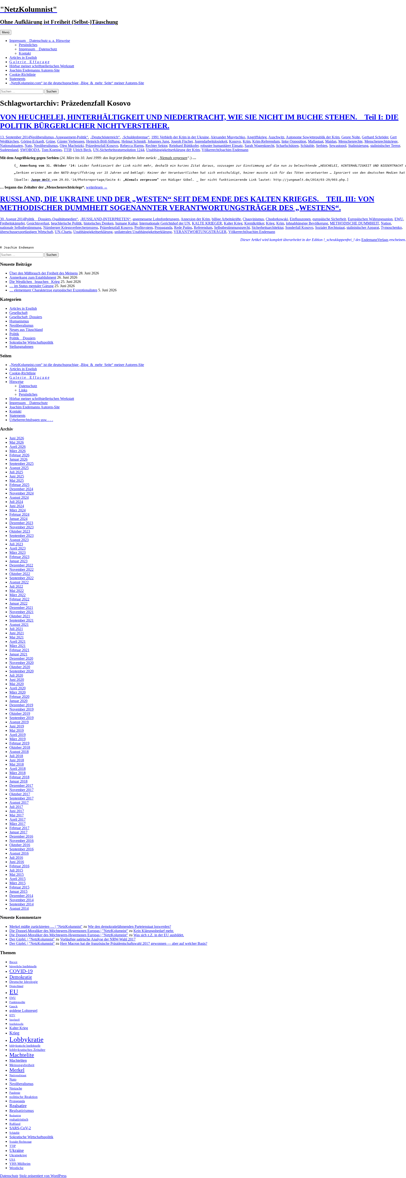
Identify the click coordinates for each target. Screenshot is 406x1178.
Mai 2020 (16, 684)
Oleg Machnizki (72, 146)
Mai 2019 (16, 730)
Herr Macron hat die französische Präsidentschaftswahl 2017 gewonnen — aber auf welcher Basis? (133, 943)
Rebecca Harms (132, 146)
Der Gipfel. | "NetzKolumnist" (32, 939)
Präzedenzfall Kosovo (102, 146)
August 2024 (19, 497)
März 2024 (17, 510)
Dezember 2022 (21, 565)
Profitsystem (143, 227)
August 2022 (19, 582)
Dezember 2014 (21, 896)
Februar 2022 (19, 599)
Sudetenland (9, 150)
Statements (17, 79)
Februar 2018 (19, 777)
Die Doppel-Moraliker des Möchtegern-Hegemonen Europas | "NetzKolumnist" (68, 931)
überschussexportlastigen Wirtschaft (26, 232)
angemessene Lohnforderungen (156, 219)
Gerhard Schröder (375, 137)
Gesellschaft (18, 313)
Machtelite (21, 1055)
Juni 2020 (16, 680)
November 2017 (21, 790)
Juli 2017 (16, 807)
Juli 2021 (16, 629)
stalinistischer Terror (385, 146)
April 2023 (17, 548)
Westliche (16, 1168)
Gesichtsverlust (38, 223)
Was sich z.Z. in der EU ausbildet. (158, 935)
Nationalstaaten (11, 146)
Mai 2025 (16, 480)
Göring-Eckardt (32, 141)
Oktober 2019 (19, 714)
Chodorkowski (277, 219)
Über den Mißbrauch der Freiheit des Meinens (43, 273)
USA (12, 1159)
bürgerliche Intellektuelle (23, 966)
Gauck (13, 1006)
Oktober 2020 (19, 667)
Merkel (16, 1070)
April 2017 (17, 819)
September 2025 (21, 464)
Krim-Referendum (266, 141)
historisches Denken (98, 223)
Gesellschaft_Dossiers (25, 317)
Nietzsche (15, 1088)
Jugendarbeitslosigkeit (211, 141)
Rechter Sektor (156, 146)
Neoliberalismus (42, 137)
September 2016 (21, 849)
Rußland (14, 1124)
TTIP (67, 150)
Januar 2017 (18, 832)
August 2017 (19, 802)
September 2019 (21, 718)
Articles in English (23, 58)
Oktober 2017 (19, 794)
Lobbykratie (26, 1039)
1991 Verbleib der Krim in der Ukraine (180, 137)
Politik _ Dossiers (38, 219)
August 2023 (19, 540)
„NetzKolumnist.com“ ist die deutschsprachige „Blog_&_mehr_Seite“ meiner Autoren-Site (76, 83)
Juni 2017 (16, 811)
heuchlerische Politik (66, 223)
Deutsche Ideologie (23, 982)
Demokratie (20, 976)
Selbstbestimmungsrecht (232, 227)
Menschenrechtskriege (381, 141)
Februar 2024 (19, 514)
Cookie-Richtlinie (22, 74)
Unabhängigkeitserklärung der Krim (173, 150)
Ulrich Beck (82, 150)
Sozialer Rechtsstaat (330, 227)
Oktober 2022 (19, 574)
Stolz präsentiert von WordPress (42, 1176)
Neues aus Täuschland (26, 330)
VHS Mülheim (20, 1164)
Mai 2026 (16, 442)
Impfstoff (14, 1019)
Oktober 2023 (19, 531)
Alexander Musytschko (228, 137)
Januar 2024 (18, 519)
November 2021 (21, 612)
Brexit (13, 962)
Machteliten (18, 1060)
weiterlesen (96, 187)
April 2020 (17, 688)
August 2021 (19, 625)
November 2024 (21, 493)
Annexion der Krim (195, 219)
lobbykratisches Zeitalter (27, 1050)
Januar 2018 (18, 781)
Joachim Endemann (233, 150)
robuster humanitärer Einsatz (221, 146)
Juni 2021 (16, 633)
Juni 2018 (16, 760)
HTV (12, 1015)
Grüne (50, 141)
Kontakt (25, 53)
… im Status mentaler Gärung (31, 286)
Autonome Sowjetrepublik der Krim (313, 137)
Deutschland (16, 986)
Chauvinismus (253, 219)
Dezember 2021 (21, 608)
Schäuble (307, 146)
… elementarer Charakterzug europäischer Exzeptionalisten (53, 290)
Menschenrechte (350, 141)
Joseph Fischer (182, 141)
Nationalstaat (17, 1075)
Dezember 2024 (21, 489)
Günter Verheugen (70, 141)
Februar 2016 (19, 866)
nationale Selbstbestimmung (20, 227)
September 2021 (21, 620)
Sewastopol (337, 146)
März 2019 (17, 739)
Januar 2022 (18, 603)
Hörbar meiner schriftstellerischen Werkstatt (41, 66)
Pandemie (14, 1092)
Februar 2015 (19, 887)
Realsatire (18, 1105)
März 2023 (17, 553)
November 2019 (21, 709)
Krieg (270, 223)
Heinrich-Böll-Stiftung (103, 141)
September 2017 (21, 798)
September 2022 (21, 578)
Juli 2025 (16, 472)
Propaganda (163, 227)
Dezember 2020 (21, 658)
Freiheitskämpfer (12, 223)
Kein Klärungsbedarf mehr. (153, 931)
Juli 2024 (16, 502)
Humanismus (19, 321)
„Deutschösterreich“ (105, 137)
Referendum (203, 227)
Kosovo (235, 141)
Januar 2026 (18, 459)
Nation (386, 223)
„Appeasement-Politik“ (71, 137)
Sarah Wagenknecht (259, 146)
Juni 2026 (16, 438)
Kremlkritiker (254, 223)
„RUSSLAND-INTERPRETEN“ (105, 219)
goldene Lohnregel (23, 1010)
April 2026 (17, 447)
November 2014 (21, 900)
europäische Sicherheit (329, 219)
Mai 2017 (16, 815)
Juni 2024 (16, 506)
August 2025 (19, 468)
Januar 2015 (18, 891)
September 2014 (21, 904)
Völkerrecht (210, 150)
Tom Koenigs (52, 150)
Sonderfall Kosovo (299, 227)
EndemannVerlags (374, 240)
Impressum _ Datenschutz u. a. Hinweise (39, 41)
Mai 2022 (16, 591)
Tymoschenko (391, 227)
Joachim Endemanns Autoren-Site (34, 70)
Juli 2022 (16, 586)
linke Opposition (293, 141)
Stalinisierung (358, 146)
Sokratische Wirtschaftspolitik (31, 342)
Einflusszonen (300, 219)
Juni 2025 (16, 476)
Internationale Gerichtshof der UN (164, 223)
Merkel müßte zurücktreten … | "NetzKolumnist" (45, 927)
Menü (5, 32)
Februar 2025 (19, 485)
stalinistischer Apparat (363, 227)
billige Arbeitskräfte (226, 219)
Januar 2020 (18, 701)
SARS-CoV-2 (20, 1128)
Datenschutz (28, 386)
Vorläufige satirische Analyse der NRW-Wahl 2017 (98, 939)
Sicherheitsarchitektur (267, 227)
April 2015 (17, 879)
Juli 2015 (16, 870)
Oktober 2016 (19, 845)
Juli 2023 (16, 544)
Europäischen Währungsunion (370, 219)
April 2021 (17, 641)
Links (23, 390)
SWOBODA (30, 150)
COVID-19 (21, 971)
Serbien (321, 146)
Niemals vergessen (173, 158)
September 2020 (21, 671)
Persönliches (28, 45)
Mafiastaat (315, 141)
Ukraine (16, 1150)
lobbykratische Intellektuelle (24, 1045)
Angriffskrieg (257, 137)
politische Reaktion (23, 1097)
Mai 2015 (16, 874)
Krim (246, 141)
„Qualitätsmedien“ (64, 219)
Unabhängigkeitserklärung (93, 232)
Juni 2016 (16, 862)
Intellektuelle (16, 1024)
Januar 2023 (18, 561)
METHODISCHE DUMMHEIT (354, 223)
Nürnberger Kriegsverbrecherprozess (70, 227)
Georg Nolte (350, 137)
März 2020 (17, 692)
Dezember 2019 (21, 705)
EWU (398, 219)
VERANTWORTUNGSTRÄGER (200, 232)
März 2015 (17, 883)
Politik (14, 334)
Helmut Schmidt (133, 141)
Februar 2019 (19, 743)
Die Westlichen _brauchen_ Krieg (34, 282)
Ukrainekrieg (18, 1155)
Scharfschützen (287, 146)
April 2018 (17, 769)
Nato (28, 146)
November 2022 (21, 569)
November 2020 (21, 663)
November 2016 (21, 841)
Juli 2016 (16, 858)
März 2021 (17, 646)
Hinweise (16, 382)
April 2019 (17, 735)
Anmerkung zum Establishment (32, 277)
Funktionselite (17, 1002)
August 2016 (19, 853)
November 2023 (21, 527)
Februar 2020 (19, 697)
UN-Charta (63, 232)
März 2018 (17, 773)
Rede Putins (183, 227)
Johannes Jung (158, 141)
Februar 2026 (19, 455)
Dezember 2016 (21, 836)
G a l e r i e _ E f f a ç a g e (29, 62)
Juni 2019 (16, 726)
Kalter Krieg (233, 223)
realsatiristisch (18, 1119)
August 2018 (19, 752)
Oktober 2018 (19, 747)
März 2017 (17, 824)
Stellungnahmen (21, 347)
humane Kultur (126, 223)
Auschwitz (276, 137)
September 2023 (21, 536)
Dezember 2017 (21, 786)
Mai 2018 (16, 764)
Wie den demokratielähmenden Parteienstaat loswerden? (129, 927)
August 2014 (19, 908)
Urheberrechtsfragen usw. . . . (31, 420)
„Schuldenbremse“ (135, 137)
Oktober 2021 (19, 616)
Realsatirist (15, 1115)
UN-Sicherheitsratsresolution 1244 (118, 150)
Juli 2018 (16, 756)
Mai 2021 (16, 637)
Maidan (330, 141)
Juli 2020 (16, 675)
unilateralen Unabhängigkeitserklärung (143, 232)
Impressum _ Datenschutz (38, 49)
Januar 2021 (18, 654)
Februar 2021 (19, 650)
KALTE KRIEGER (207, 223)
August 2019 (19, 722)
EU (13, 991)
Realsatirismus (21, 1110)
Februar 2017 (19, 828)
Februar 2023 (19, 557)
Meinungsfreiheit (21, 1065)
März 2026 (17, 451)
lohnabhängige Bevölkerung (307, 223)
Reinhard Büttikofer (184, 146)
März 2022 (17, 595)
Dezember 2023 (21, 523)
